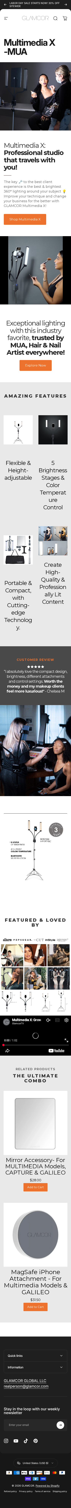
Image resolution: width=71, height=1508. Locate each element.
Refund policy (10, 1491)
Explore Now (35, 365)
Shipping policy (60, 1491)
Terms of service (42, 1491)
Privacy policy (26, 1491)
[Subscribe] (60, 1425)
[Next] (66, 4)
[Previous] (5, 4)
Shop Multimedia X (25, 219)
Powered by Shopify (47, 1485)
